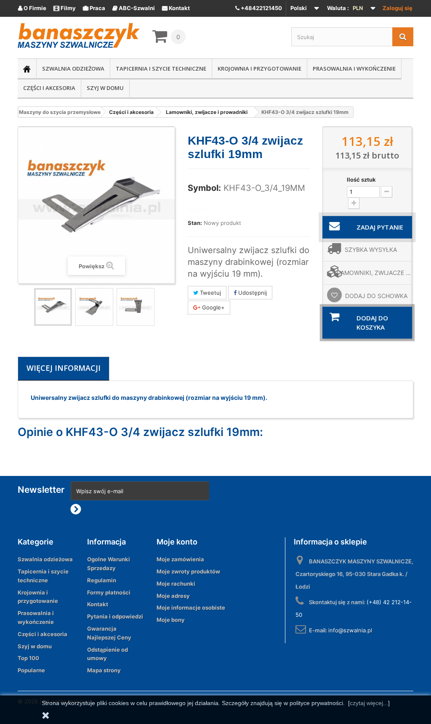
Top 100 (28, 658)
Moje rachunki (176, 583)
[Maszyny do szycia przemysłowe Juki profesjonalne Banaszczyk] (79, 35)
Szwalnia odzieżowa (73, 68)
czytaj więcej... (369, 703)
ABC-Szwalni (133, 8)
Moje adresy (173, 595)
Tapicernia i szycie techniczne (161, 68)
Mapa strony (104, 670)
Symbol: (204, 188)
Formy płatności (108, 592)
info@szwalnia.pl (350, 630)
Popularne (31, 670)
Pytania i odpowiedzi (115, 616)
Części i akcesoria (49, 88)
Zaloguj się (397, 8)
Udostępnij (252, 292)
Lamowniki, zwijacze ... (374, 272)
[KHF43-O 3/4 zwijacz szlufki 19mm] (94, 306)
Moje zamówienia (180, 559)
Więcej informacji (64, 368)
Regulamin (101, 580)
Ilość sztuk (361, 179)
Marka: (197, 209)
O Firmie (32, 8)
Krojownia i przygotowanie (259, 68)
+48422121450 (260, 8)
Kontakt (176, 8)
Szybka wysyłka (371, 249)
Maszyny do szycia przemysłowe (60, 112)
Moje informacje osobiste (191, 607)
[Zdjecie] (53, 306)
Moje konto (177, 541)
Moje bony (171, 619)
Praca (94, 8)
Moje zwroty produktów (188, 571)
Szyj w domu (105, 88)
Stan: (195, 222)
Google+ (212, 307)
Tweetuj (209, 292)
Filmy (64, 8)
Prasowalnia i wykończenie (354, 68)
